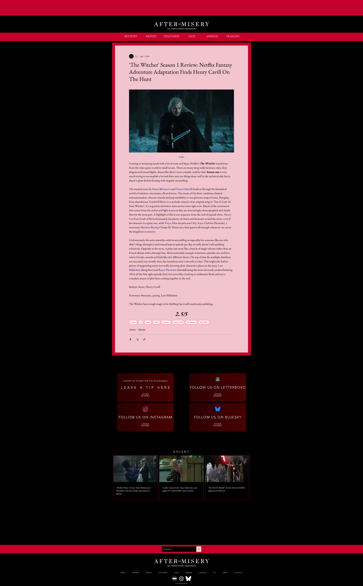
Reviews (133, 329)
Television (141, 329)
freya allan (203, 322)
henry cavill (178, 322)
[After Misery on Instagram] (181, 578)
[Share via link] (144, 339)
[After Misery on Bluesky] (188, 578)
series (148, 322)
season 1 (166, 322)
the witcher (191, 322)
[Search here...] (198, 549)
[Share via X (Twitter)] (137, 339)
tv (140, 322)
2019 (156, 322)
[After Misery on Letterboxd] (174, 578)
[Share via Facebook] (130, 339)
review (133, 322)
